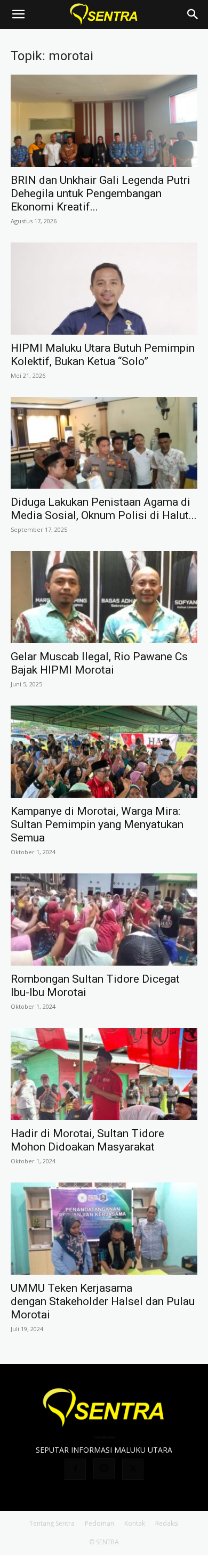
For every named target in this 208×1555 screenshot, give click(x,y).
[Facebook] (75, 1469)
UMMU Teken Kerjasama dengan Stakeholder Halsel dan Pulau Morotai (103, 1301)
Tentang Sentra (52, 1523)
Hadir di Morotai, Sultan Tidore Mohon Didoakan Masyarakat (87, 1140)
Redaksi (167, 1523)
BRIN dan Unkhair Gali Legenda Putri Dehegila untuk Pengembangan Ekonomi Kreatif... (100, 193)
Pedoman (99, 1523)
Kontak (134, 1523)
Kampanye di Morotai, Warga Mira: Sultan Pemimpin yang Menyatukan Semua (97, 824)
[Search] (193, 14)
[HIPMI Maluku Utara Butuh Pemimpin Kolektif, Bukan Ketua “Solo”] (104, 288)
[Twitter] (132, 1469)
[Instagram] (104, 1468)
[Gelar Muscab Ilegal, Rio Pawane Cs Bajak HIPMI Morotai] (104, 597)
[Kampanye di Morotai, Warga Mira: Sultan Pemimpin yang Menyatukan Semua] (104, 752)
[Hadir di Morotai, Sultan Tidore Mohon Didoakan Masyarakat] (104, 1074)
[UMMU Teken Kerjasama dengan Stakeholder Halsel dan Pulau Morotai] (104, 1229)
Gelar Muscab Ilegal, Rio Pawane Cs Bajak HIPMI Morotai (99, 663)
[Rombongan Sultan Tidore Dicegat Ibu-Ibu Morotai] (104, 919)
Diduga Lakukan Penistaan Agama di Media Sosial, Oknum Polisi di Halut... (104, 509)
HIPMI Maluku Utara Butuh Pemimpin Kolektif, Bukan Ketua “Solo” (103, 355)
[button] (18, 14)
